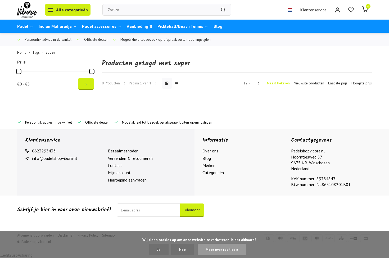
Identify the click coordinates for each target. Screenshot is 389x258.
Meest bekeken (278, 83)
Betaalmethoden (123, 150)
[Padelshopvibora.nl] (27, 10)
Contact (115, 165)
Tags (36, 52)
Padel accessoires (99, 26)
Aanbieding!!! (139, 26)
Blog (218, 26)
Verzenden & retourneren (130, 158)
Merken (208, 165)
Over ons (210, 150)
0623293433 (44, 150)
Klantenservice (313, 9)
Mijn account (119, 172)
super (50, 52)
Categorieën (213, 172)
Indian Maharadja (55, 26)
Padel (22, 26)
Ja (159, 249)
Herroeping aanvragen (127, 180)
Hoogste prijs (361, 83)
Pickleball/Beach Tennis (180, 26)
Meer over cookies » (222, 249)
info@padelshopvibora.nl (54, 158)
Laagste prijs (337, 83)
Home (21, 52)
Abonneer (192, 209)
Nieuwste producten (309, 83)
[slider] (18, 71)
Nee (182, 249)
